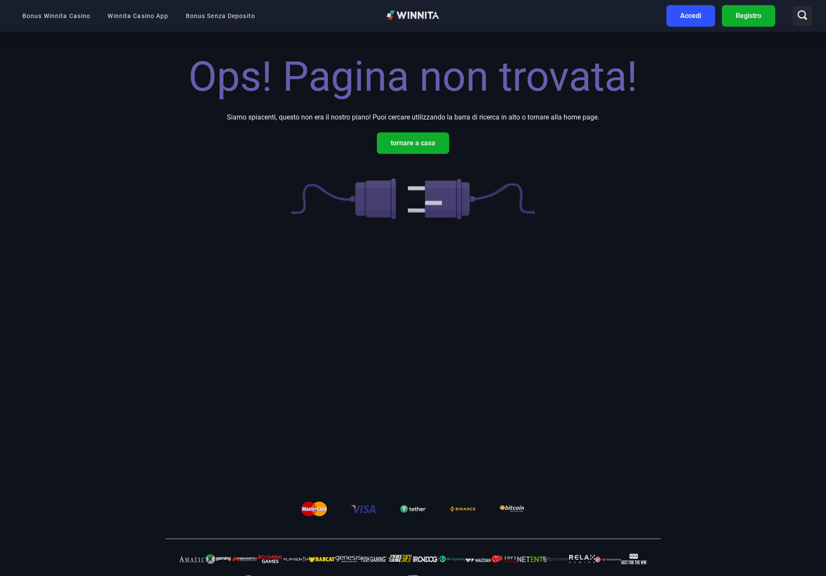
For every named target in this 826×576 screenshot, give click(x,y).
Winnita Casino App (138, 15)
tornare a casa (413, 143)
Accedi (690, 16)
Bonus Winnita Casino (56, 15)
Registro (748, 16)
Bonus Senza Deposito (220, 15)
